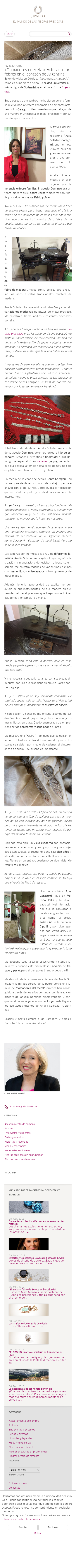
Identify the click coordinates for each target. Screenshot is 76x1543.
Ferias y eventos (13, 1137)
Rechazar (53, 1527)
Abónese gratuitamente (23, 1107)
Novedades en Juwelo (17, 1151)
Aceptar (22, 1527)
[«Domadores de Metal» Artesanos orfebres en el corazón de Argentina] (38, 63)
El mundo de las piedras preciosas (38, 12)
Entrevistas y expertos (17, 1133)
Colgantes (14, 1488)
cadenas (42, 461)
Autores (8, 1129)
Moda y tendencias (15, 1146)
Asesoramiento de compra (19, 1124)
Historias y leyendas (16, 1142)
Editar (38, 1533)
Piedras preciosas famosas (19, 1159)
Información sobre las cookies (21, 1519)
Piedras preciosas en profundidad (23, 1155)
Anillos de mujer (18, 1483)
